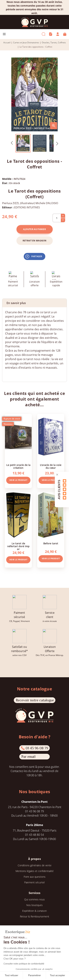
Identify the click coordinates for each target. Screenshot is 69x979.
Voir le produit (18, 480)
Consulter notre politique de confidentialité (24, 963)
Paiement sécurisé (34, 882)
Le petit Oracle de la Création (18, 466)
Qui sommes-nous (34, 899)
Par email (28, 757)
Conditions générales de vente (34, 865)
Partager (36, 256)
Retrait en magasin (34, 240)
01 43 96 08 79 (37, 748)
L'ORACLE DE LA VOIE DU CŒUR (50, 466)
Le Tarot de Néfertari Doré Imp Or (18, 546)
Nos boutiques (34, 905)
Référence (12, 375)
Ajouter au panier (34, 229)
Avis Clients (59, 489)
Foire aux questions (34, 876)
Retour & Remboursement (34, 916)
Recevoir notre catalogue (35, 700)
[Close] (57, 474)
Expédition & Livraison (34, 910)
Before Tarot (50, 543)
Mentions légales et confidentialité (35, 871)
